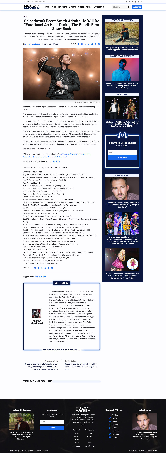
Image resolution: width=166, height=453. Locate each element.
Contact (42, 2)
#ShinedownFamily (83, 153)
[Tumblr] (85, 44)
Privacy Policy (23, 449)
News (46, 7)
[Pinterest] (95, 44)
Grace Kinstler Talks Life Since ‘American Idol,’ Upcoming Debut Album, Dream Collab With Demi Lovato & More (41, 366)
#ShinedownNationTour (32, 156)
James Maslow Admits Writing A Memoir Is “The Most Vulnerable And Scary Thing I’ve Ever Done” (122, 205)
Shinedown (40, 276)
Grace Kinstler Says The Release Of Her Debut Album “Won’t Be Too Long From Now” (81, 366)
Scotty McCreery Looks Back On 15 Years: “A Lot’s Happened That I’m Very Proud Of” (122, 49)
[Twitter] (129, 1)
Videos (89, 7)
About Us (27, 2)
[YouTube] (132, 1)
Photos (81, 7)
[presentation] (122, 33)
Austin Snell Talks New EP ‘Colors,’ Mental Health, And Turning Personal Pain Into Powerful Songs (122, 86)
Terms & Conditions (35, 449)
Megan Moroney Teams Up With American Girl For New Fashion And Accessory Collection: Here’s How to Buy (122, 276)
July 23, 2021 (54, 160)
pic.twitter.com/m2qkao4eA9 (55, 156)
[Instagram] (135, 1)
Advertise (34, 2)
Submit (52, 427)
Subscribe (122, 158)
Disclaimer (46, 449)
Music (53, 7)
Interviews (62, 7)
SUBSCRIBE (137, 7)
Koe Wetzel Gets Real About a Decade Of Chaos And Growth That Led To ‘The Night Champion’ (21, 434)
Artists (72, 7)
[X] (82, 44)
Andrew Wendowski (37, 321)
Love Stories (99, 7)
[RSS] (141, 1)
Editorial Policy (13, 449)
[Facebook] (126, 1)
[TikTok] (138, 1)
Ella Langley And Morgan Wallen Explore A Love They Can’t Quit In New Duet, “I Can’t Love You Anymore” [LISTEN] (122, 124)
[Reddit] (92, 44)
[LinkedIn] (88, 44)
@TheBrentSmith (68, 153)
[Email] (98, 44)
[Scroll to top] (161, 449)
